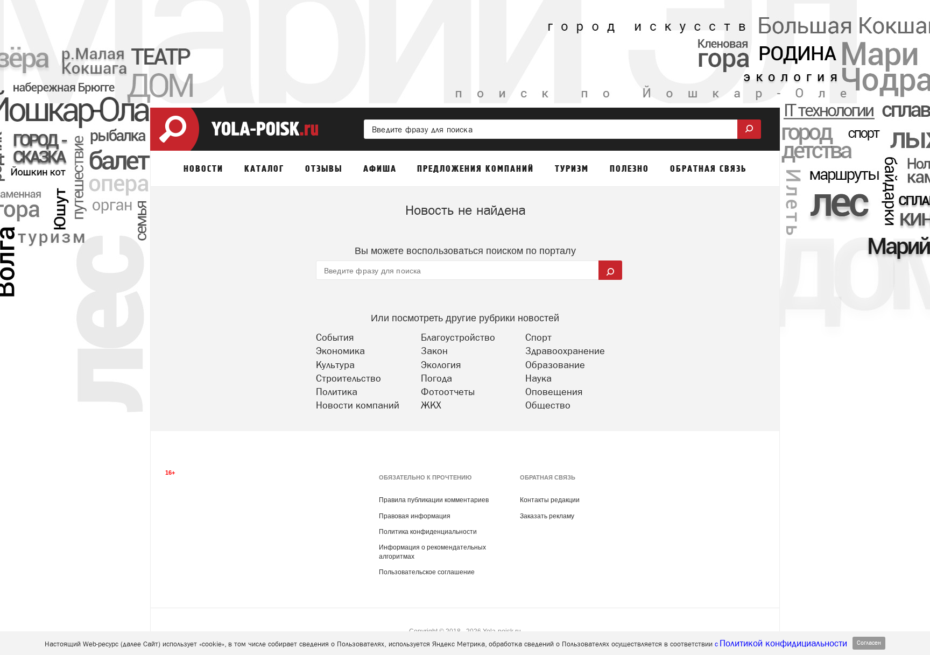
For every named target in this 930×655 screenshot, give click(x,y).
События (335, 337)
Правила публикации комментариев (434, 500)
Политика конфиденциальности (428, 532)
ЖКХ (431, 405)
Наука (538, 378)
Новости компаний (357, 405)
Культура (335, 364)
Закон (434, 350)
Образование (555, 364)
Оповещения (553, 391)
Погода (436, 378)
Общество (547, 405)
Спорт (538, 337)
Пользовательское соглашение (427, 572)
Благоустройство (458, 337)
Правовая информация (414, 516)
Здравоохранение (565, 350)
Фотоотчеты (448, 391)
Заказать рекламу (547, 516)
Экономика (340, 350)
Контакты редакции (550, 500)
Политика (336, 391)
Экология (441, 364)
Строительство (348, 378)
